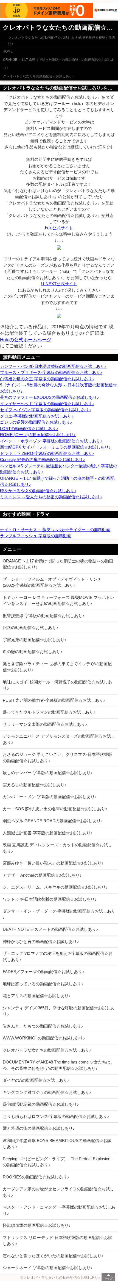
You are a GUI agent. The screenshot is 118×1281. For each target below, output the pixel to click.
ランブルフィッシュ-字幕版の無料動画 (35, 535)
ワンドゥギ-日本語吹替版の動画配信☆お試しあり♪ (50, 899)
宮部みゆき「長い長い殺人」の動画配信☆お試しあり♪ (53, 863)
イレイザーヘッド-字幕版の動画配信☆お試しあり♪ (47, 403)
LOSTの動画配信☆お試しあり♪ (29, 428)
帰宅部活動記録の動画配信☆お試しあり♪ (41, 1104)
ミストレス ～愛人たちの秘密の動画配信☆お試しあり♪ (51, 496)
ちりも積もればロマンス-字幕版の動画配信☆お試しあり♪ (56, 1116)
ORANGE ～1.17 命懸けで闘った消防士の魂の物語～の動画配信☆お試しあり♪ (58, 64)
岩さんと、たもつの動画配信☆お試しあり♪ (43, 1026)
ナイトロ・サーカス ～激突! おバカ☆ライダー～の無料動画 (55, 529)
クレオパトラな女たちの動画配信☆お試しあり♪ (38, 76)
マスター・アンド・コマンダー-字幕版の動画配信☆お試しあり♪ (59, 1210)
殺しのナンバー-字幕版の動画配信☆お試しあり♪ (48, 772)
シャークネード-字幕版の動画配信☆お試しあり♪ (48, 1267)
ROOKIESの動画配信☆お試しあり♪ (36, 1177)
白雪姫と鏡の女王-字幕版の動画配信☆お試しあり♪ (47, 378)
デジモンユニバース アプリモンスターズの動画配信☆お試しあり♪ (59, 739)
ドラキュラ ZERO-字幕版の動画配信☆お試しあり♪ (47, 453)
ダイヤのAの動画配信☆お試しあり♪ (36, 1080)
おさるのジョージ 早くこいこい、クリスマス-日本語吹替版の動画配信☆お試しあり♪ (57, 757)
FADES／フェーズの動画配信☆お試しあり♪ (43, 971)
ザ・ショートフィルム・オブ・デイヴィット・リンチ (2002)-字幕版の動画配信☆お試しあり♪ (52, 582)
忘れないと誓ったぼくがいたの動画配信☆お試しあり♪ (53, 1255)
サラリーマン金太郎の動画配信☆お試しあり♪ (45, 724)
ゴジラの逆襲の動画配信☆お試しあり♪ (36, 422)
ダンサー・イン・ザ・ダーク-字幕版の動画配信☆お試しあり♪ (59, 914)
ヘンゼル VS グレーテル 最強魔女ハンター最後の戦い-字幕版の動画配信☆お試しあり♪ (58, 469)
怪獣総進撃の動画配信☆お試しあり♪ (37, 1225)
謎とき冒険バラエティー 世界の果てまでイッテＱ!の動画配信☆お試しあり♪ (57, 666)
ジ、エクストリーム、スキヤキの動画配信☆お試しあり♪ (55, 887)
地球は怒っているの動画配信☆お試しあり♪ (43, 983)
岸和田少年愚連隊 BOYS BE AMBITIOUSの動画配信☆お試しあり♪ (57, 1143)
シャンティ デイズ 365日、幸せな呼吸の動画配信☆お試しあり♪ (58, 1011)
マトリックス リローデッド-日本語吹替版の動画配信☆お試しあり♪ (57, 1240)
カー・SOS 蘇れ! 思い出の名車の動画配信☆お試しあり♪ (55, 808)
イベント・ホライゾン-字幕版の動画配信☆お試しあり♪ (51, 441)
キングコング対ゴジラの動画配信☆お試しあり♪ (47, 1092)
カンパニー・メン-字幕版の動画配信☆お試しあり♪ (50, 796)
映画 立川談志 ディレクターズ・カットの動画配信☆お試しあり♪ (57, 847)
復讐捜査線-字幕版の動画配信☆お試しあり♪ (44, 615)
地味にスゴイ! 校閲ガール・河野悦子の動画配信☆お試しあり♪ (57, 685)
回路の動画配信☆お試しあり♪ (30, 627)
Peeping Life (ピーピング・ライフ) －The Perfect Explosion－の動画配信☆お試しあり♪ (58, 1161)
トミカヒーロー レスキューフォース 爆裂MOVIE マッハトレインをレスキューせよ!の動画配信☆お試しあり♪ (58, 600)
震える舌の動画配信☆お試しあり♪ (35, 784)
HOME (8, 51)
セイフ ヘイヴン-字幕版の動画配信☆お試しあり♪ (45, 409)
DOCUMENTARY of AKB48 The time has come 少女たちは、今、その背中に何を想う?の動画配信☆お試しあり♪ (58, 1065)
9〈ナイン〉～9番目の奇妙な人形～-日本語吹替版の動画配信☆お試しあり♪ (58, 388)
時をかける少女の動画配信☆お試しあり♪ (38, 490)
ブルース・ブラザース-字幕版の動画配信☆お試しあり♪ (51, 372)
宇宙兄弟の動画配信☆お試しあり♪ (35, 639)
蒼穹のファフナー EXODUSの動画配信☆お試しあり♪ (49, 397)
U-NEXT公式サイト (59, 283)
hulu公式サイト (59, 228)
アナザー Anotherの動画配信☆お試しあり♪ (42, 875)
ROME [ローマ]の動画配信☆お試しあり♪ (38, 434)
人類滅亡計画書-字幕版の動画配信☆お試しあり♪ (48, 833)
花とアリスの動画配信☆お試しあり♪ (37, 995)
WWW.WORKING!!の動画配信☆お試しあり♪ (44, 1038)
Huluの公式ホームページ (25, 339)
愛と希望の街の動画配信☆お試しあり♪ (39, 1128)
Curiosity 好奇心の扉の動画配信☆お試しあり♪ (42, 459)
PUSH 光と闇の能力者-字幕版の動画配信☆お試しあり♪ (54, 700)
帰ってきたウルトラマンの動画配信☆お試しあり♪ (49, 712)
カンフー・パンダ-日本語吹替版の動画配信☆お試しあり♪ (53, 366)
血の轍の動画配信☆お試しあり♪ (33, 651)
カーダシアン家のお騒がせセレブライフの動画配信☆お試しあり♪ (58, 1192)
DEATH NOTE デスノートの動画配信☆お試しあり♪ (50, 929)
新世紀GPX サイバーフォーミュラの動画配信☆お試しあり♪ (55, 447)
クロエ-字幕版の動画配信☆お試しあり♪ (37, 416)
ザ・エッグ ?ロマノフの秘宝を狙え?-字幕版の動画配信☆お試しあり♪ (58, 956)
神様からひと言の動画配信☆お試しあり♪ (41, 941)
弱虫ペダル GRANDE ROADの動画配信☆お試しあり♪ (53, 820)
